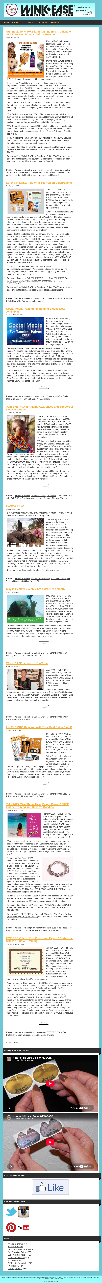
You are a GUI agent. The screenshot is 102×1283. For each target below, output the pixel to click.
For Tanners (51, 496)
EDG (57, 1281)
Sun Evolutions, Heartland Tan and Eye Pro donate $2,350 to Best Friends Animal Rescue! (38, 33)
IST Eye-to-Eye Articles (18, 1263)
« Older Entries (12, 1042)
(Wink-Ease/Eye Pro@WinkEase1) (22, 917)
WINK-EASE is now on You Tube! (27, 663)
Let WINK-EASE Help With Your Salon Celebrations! (39, 182)
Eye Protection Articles (17, 1252)
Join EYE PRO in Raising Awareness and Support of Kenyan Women (39, 408)
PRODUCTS (17, 23)
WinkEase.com (34, 281)
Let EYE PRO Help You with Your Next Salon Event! (39, 727)
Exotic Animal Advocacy (40, 170)
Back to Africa (15, 506)
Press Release (20, 172)
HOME (6, 23)
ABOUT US (42, 23)
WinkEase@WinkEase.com (19, 269)
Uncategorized (14, 1269)
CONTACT (54, 23)
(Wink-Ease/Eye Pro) (53, 914)
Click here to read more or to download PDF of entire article (33, 570)
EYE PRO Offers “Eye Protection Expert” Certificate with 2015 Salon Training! (39, 940)
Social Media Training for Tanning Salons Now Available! (35, 310)
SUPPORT (30, 23)
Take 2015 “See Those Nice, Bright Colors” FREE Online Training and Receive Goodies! (37, 806)
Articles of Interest (22, 170)
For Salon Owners (58, 170)
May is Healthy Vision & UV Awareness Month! (36, 589)
